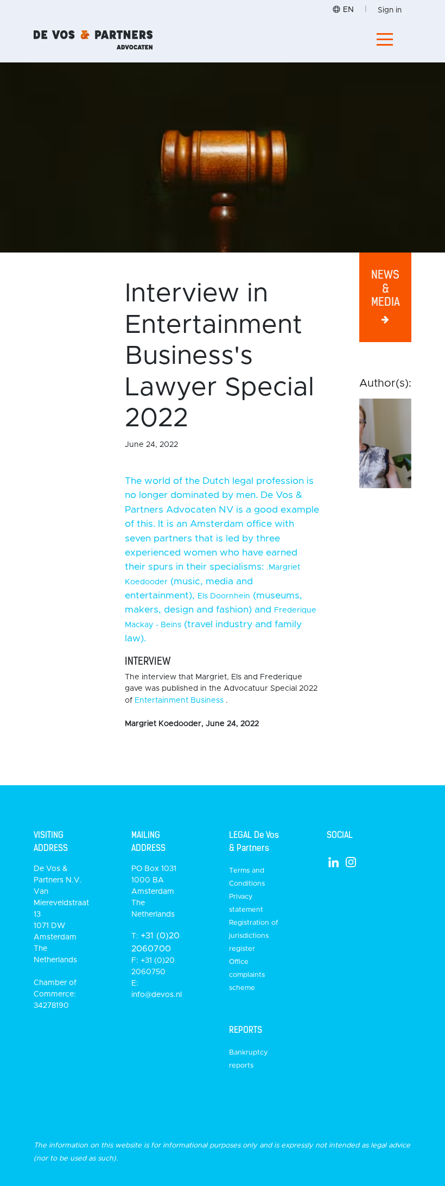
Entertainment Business (179, 700)
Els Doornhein (224, 596)
